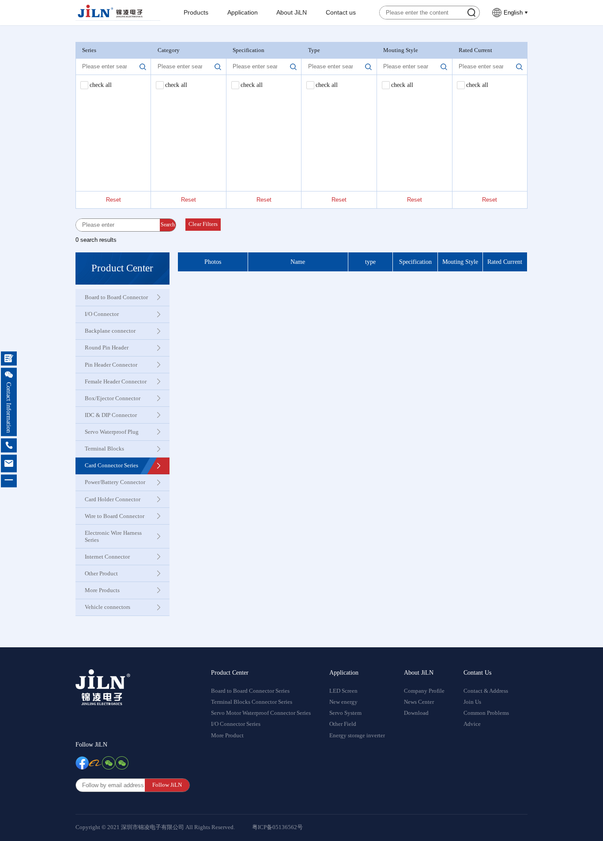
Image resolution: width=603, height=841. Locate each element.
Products (196, 12)
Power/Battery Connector (115, 482)
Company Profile (424, 691)
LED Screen (343, 691)
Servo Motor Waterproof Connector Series (261, 713)
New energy (343, 702)
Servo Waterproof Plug (112, 431)
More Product (227, 735)
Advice (472, 724)
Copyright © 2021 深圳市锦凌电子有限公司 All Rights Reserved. (155, 827)
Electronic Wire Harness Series (113, 536)
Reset (113, 199)
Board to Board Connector (116, 297)
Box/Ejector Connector (112, 398)
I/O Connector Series (235, 724)
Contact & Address (486, 691)
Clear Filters (203, 224)
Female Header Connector (116, 381)
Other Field (342, 724)
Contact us (341, 12)
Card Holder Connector (112, 499)
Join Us (472, 702)
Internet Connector (107, 556)
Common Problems (486, 713)
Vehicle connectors (107, 607)
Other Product (101, 573)
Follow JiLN (91, 744)
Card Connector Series (111, 465)
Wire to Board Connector (114, 516)
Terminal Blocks (104, 448)
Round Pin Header (106, 347)
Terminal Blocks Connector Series (251, 702)
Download (416, 713)
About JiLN (291, 12)
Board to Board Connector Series (250, 691)
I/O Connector (102, 314)
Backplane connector (110, 330)
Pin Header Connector (111, 364)
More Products (102, 590)
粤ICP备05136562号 (277, 827)
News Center (419, 702)
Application (242, 12)
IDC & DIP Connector (111, 415)
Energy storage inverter (357, 735)
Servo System (345, 713)
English (513, 12)
